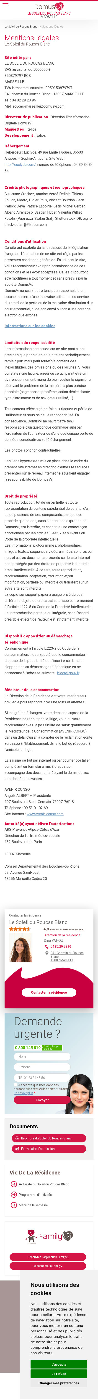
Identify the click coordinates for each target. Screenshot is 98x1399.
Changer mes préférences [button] (59, 1383)
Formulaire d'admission (38, 1149)
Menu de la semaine (33, 1205)
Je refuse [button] (59, 1374)
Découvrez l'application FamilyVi (48, 1257)
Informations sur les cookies (30, 326)
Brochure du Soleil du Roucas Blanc (46, 1138)
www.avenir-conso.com (45, 814)
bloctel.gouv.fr (68, 673)
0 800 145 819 (28, 1047)
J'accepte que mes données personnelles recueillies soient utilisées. (42, 1089)
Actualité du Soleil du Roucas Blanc (44, 1184)
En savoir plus (23, 1093)
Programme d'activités (35, 1195)
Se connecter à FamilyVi (48, 1266)
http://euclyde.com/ (20, 164)
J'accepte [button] (59, 1364)
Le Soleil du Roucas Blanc (21, 26)
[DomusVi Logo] (49, 6)
